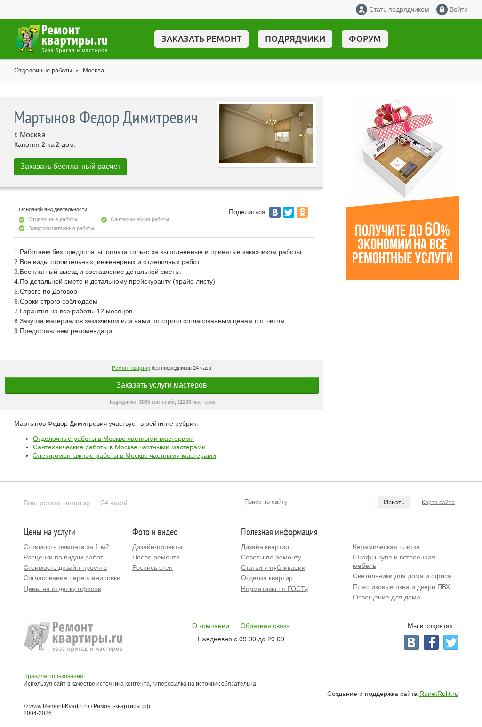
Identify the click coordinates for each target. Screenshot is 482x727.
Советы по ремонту (271, 557)
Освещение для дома (386, 597)
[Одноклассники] (302, 212)
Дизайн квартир (265, 547)
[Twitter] (288, 212)
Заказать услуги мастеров (161, 385)
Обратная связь (265, 626)
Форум (365, 38)
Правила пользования (53, 676)
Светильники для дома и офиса (402, 576)
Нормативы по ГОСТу (274, 588)
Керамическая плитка (386, 547)
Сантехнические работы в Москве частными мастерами (119, 447)
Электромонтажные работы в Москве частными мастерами (124, 455)
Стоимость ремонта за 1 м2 (66, 547)
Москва (93, 70)
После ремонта (156, 557)
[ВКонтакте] (275, 212)
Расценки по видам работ (63, 557)
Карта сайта (438, 502)
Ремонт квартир (131, 368)
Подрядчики (295, 38)
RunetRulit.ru (438, 693)
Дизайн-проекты (157, 547)
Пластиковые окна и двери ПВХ (401, 587)
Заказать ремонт (201, 38)
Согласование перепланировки (72, 578)
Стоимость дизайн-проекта (65, 567)
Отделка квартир (267, 578)
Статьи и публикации (273, 567)
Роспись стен (152, 567)
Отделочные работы (43, 70)
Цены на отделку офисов (62, 588)
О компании (210, 626)
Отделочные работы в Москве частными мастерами (113, 438)
